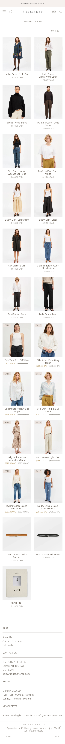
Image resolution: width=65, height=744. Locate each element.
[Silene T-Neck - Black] (17, 102)
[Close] (60, 726)
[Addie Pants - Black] (48, 294)
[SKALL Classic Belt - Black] (48, 534)
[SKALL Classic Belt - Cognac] (17, 534)
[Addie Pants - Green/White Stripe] (48, 54)
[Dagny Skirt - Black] (48, 200)
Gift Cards (8, 645)
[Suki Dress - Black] (17, 246)
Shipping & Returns (12, 641)
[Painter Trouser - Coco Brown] (48, 102)
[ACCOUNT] (54, 11)
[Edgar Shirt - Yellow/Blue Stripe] (17, 389)
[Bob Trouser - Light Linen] (48, 437)
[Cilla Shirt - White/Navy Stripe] (48, 340)
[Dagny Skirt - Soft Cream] (17, 200)
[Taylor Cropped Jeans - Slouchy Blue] (17, 486)
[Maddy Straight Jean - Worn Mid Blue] (48, 486)
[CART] (60, 11)
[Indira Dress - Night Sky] (17, 54)
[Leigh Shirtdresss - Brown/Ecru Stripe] (17, 437)
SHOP (41, 3)
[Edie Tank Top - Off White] (17, 340)
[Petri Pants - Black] (17, 294)
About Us (7, 637)
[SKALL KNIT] (17, 583)
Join (56, 736)
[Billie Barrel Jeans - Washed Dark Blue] (17, 151)
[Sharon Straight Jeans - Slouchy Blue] (48, 246)
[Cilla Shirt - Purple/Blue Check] (48, 389)
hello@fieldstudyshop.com (16, 674)
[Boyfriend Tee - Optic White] (48, 151)
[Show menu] (4, 11)
